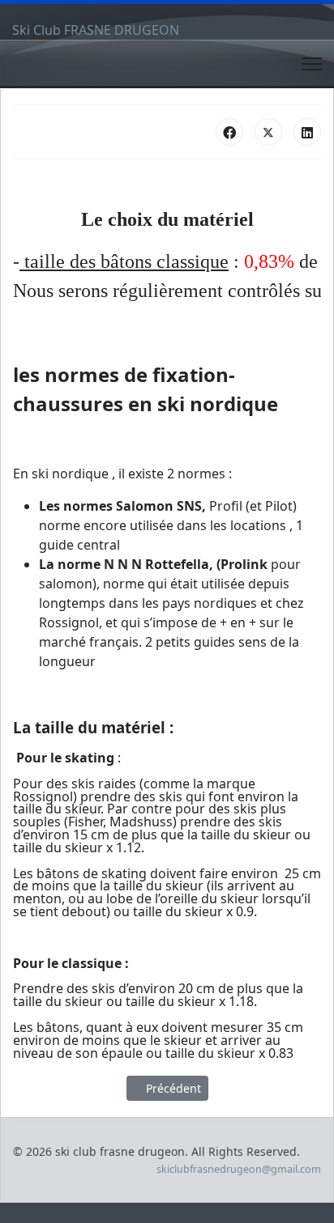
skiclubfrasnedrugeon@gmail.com (238, 1169)
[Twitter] (268, 132)
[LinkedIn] (307, 132)
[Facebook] (229, 132)
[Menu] (312, 64)
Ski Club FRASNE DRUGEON (95, 30)
